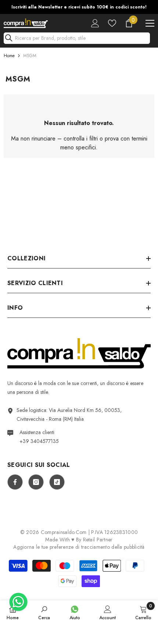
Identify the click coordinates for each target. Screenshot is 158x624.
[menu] (150, 23)
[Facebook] (15, 482)
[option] (79, 7)
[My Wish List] (112, 23)
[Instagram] (36, 482)
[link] (44, 612)
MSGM (29, 55)
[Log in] (95, 23)
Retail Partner (98, 539)
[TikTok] (57, 482)
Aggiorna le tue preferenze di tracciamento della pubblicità (79, 547)
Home (9, 55)
